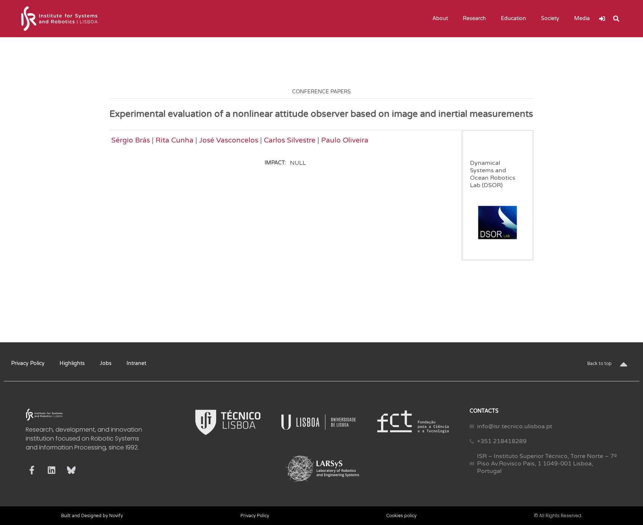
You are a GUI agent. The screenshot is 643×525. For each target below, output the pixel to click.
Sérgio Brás (130, 140)
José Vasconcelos (228, 140)
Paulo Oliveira (344, 140)
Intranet (136, 363)
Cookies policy (401, 515)
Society (550, 18)
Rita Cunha (174, 140)
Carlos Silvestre (290, 140)
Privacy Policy (28, 363)
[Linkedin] (51, 470)
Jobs (106, 363)
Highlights (72, 363)
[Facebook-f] (32, 470)
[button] (616, 18)
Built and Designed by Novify (92, 515)
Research (474, 18)
